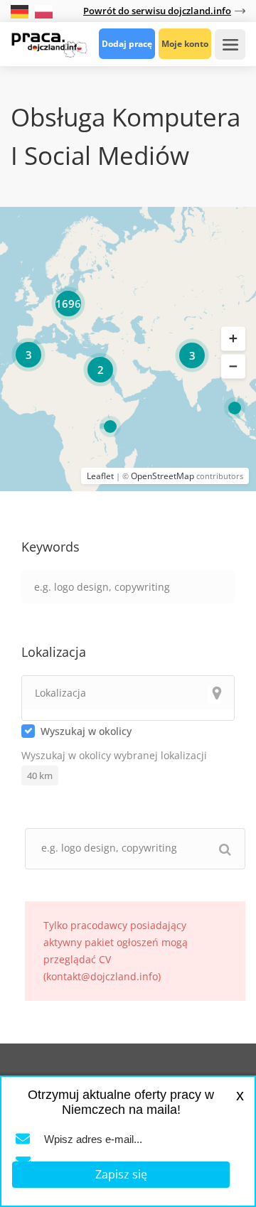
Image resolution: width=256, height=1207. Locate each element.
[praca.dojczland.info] (49, 43)
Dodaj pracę (127, 44)
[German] (21, 10)
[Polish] (44, 10)
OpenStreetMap (162, 476)
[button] (233, 338)
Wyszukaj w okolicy (86, 731)
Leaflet (100, 476)
